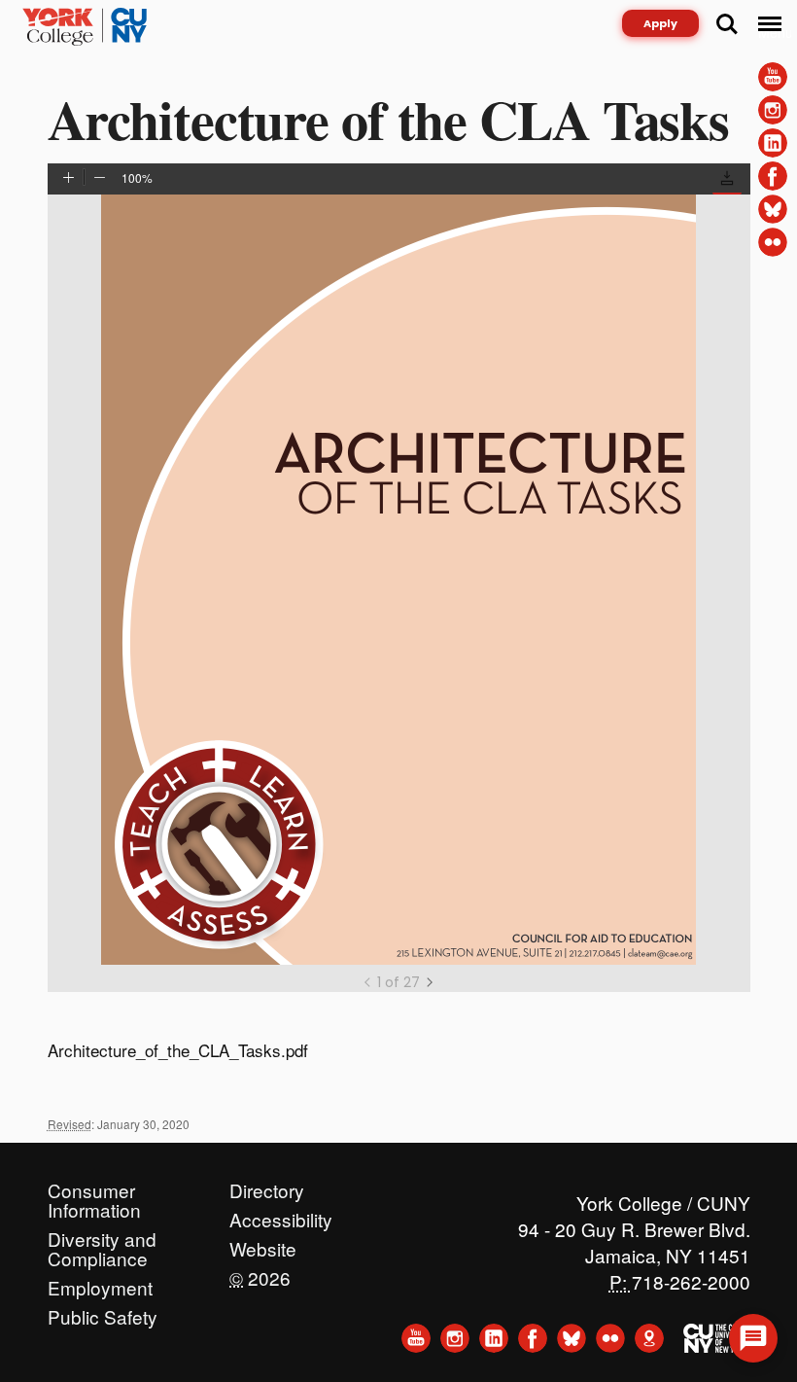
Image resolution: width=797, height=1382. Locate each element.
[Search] (727, 24)
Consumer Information (94, 1185)
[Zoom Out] (99, 179)
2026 (260, 1273)
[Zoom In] (68, 179)
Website (262, 1244)
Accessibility (280, 1214)
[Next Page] (429, 982)
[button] (727, 181)
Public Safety (102, 1312)
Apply (660, 23)
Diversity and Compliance (102, 1234)
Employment (100, 1283)
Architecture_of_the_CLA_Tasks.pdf (178, 1050)
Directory (266, 1185)
